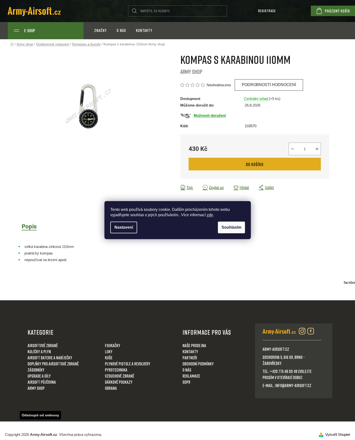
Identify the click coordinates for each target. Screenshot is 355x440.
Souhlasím (231, 227)
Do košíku (255, 164)
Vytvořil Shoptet (337, 434)
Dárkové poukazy (118, 382)
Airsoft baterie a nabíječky (50, 357)
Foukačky (112, 345)
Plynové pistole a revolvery (127, 363)
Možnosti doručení (210, 115)
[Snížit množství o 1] (292, 149)
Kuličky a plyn (39, 351)
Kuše (108, 357)
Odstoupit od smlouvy (40, 415)
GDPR (186, 382)
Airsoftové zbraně (43, 345)
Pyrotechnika (116, 369)
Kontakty (190, 351)
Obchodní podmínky (198, 363)
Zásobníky (36, 369)
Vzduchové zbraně (119, 376)
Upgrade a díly (39, 376)
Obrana (111, 388)
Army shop (36, 388)
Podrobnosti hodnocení (269, 85)
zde (210, 215)
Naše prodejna (194, 345)
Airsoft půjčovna (42, 382)
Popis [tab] (29, 226)
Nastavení (123, 227)
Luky (108, 351)
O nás (187, 369)
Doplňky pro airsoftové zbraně (53, 363)
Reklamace (191, 376)
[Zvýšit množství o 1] (317, 149)
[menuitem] (100, 30)
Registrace (267, 11)
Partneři (190, 357)
